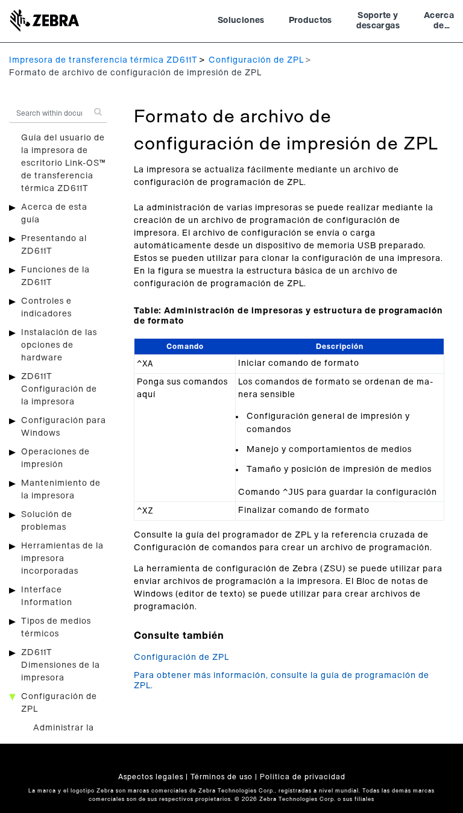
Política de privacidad (302, 776)
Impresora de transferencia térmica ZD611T (103, 60)
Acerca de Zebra (439, 22)
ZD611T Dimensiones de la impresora (60, 665)
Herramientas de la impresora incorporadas (62, 559)
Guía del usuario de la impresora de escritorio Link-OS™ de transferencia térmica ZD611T (63, 163)
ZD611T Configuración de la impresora (59, 389)
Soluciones (241, 20)
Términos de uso (222, 776)
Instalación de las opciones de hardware (59, 345)
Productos (310, 20)
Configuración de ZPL (256, 60)
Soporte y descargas (378, 21)
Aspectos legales (150, 776)
